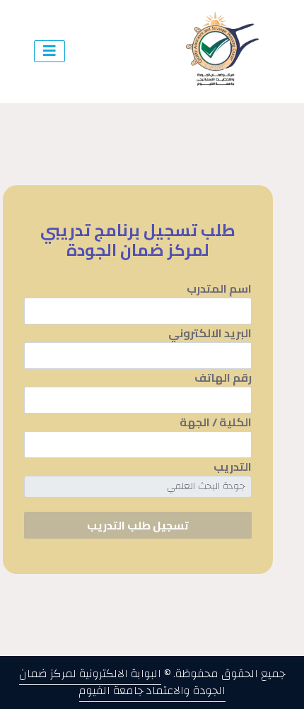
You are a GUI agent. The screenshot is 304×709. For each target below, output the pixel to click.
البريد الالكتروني (210, 332)
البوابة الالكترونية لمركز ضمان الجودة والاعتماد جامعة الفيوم (122, 682)
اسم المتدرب (219, 288)
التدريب (233, 466)
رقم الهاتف (223, 377)
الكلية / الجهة (216, 422)
